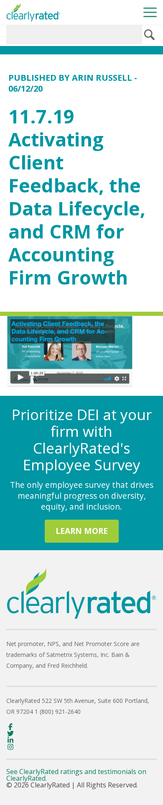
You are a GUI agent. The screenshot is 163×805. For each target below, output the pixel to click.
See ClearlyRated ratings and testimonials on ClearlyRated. (76, 775)
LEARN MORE (82, 530)
